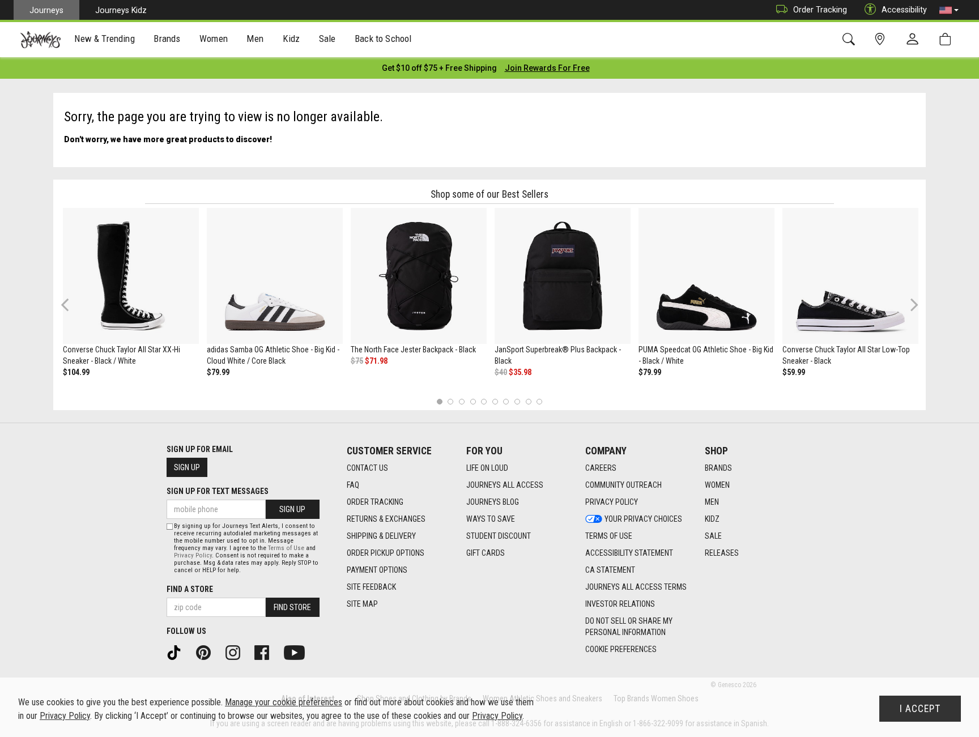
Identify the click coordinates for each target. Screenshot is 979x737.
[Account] (915, 39)
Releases (722, 552)
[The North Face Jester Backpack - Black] (419, 276)
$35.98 (520, 372)
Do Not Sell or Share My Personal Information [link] (628, 626)
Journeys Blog (492, 501)
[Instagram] (236, 652)
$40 (501, 372)
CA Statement (610, 569)
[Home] (40, 39)
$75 (357, 360)
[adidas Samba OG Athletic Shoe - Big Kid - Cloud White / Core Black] (275, 276)
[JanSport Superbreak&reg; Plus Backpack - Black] (563, 276)
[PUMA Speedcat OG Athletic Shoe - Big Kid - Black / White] (706, 276)
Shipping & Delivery (381, 535)
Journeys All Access (504, 484)
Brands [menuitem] (167, 38)
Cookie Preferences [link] (621, 649)
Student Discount (498, 535)
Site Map (362, 603)
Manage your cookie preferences (283, 702)
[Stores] (881, 39)
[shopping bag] (947, 39)
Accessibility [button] (904, 9)
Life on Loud (487, 467)
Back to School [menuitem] (383, 38)
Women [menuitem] (213, 38)
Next (911, 304)
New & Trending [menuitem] (104, 38)
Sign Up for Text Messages (218, 491)
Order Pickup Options (385, 552)
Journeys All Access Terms (636, 586)
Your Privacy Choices (643, 518)
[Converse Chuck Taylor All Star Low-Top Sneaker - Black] (850, 276)
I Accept (920, 708)
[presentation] (104, 40)
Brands (718, 467)
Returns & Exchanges (386, 518)
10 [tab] (539, 401)
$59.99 (793, 372)
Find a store (190, 589)
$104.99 (76, 372)
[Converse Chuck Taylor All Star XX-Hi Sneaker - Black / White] (131, 276)
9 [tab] (528, 401)
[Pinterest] (207, 652)
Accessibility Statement (629, 552)
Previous (72, 308)
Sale (713, 535)
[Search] (850, 39)
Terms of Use (608, 535)
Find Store (292, 607)
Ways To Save (490, 518)
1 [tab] (439, 401)
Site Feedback (371, 586)
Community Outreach (623, 484)
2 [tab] (450, 401)
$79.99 (218, 372)
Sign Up (187, 467)
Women (717, 484)
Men (712, 501)
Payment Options (377, 569)
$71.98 (376, 360)
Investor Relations (620, 603)
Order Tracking (820, 9)
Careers (600, 467)
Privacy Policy (611, 501)
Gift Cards (485, 552)
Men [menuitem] (254, 38)
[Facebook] (265, 652)
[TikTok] (178, 652)
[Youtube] (298, 652)
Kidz (712, 518)
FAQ (353, 484)
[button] (949, 10)
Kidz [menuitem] (291, 38)
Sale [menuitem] (327, 38)
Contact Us (367, 467)
